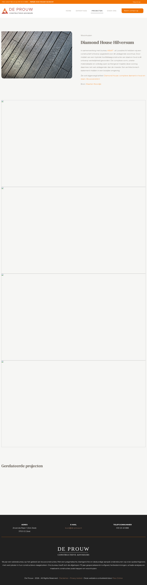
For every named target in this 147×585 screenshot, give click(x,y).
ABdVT (110, 50)
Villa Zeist (64, 482)
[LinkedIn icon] (144, 2)
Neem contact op (131, 11)
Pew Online (118, 578)
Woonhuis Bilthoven (121, 482)
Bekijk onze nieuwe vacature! (42, 2)
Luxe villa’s (17, 482)
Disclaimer (63, 578)
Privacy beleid (76, 578)
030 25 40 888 (23, 2)
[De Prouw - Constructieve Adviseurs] (17, 11)
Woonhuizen (86, 35)
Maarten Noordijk (93, 84)
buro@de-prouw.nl (73, 528)
